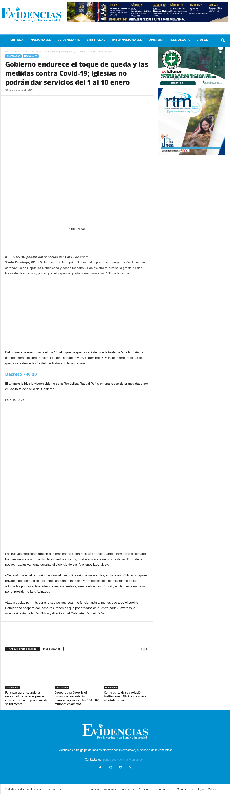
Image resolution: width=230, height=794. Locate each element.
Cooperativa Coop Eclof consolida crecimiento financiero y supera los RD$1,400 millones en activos (77, 698)
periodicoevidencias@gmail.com (124, 759)
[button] (223, 41)
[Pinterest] (30, 102)
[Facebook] (9, 102)
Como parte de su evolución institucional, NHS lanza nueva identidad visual (125, 696)
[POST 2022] (77, 241)
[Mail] (120, 768)
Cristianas (96, 40)
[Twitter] (19, 102)
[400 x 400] (77, 474)
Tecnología (179, 40)
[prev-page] (141, 649)
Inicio (8, 51)
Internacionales (127, 40)
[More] (51, 102)
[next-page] (146, 649)
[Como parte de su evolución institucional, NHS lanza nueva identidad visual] (126, 672)
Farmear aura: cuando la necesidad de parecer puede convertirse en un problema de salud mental (26, 698)
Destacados (21, 51)
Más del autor (51, 648)
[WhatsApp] (40, 102)
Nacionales (40, 40)
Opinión (155, 40)
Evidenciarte (69, 40)
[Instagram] (110, 768)
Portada (16, 40)
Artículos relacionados (22, 648)
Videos (202, 40)
